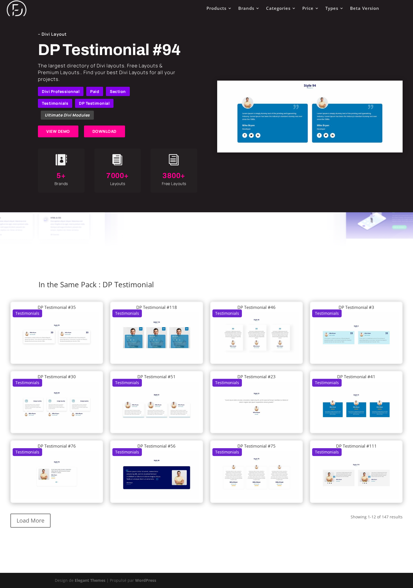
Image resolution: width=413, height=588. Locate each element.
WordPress (145, 580)
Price (308, 8)
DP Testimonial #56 (156, 446)
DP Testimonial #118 (156, 307)
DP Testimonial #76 (57, 446)
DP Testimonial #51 (156, 376)
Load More (30, 520)
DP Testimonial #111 (356, 446)
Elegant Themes (90, 580)
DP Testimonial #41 (356, 376)
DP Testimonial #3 (356, 307)
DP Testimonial (94, 103)
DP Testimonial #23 (256, 376)
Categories (278, 8)
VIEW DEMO (58, 131)
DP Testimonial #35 (57, 307)
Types (331, 8)
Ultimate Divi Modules (67, 115)
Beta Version (364, 8)
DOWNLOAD (104, 131)
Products (216, 8)
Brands (246, 8)
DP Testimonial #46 (256, 307)
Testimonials (55, 103)
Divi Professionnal (61, 91)
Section (118, 91)
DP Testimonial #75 (256, 446)
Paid (94, 91)
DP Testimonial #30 (57, 376)
